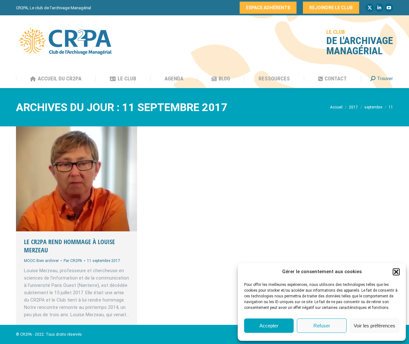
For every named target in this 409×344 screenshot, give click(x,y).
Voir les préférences (374, 325)
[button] (396, 272)
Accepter (268, 325)
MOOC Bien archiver (41, 260)
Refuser (321, 325)
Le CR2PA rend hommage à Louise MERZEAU (69, 245)
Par (73, 260)
